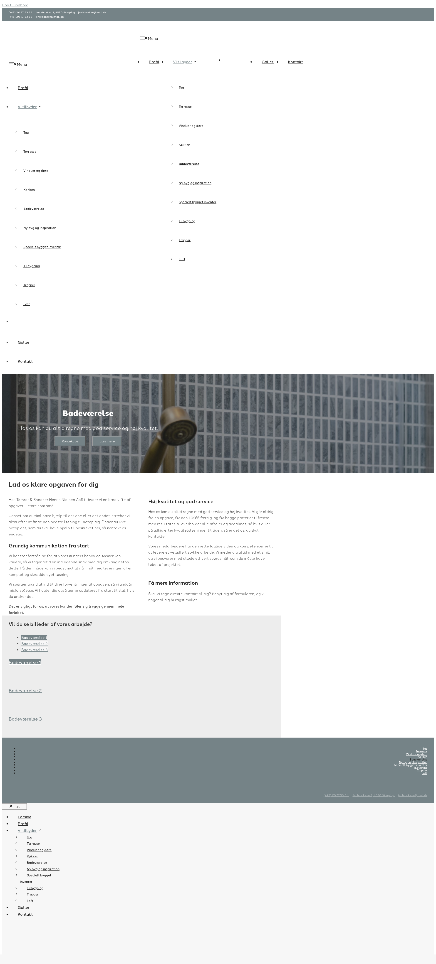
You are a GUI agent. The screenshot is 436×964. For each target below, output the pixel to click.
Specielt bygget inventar (197, 201)
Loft (182, 259)
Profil (154, 61)
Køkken (184, 144)
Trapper (185, 240)
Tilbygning (187, 220)
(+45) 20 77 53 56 (21, 12)
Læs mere (107, 441)
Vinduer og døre (191, 125)
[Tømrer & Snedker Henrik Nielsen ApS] (224, 80)
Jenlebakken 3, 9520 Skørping (55, 12)
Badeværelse (189, 163)
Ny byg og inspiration (195, 182)
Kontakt (295, 61)
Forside (24, 816)
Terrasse (185, 106)
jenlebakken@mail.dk (92, 12)
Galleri (268, 61)
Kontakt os (70, 441)
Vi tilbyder (182, 61)
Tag (181, 87)
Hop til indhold (15, 4)
